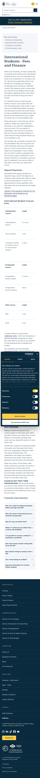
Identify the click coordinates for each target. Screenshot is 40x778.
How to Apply (7, 596)
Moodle (5, 690)
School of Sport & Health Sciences (14, 633)
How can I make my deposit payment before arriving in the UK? (18, 507)
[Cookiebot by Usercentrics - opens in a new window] (25, 354)
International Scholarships (13, 40)
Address (5, 718)
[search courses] (35, 10)
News (4, 662)
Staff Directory (7, 713)
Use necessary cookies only (20, 422)
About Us (5, 652)
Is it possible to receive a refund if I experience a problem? (18, 537)
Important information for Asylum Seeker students (17, 566)
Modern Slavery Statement (9, 771)
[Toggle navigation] (37, 4)
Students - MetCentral (10, 680)
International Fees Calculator (14, 43)
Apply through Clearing (20, 22)
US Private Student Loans (13, 48)
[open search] (33, 4)
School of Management (10, 629)
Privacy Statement (7, 767)
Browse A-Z (6, 15)
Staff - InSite (6, 685)
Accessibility (5, 764)
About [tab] (33, 359)
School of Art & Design (10, 619)
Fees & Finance (7, 600)
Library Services (8, 699)
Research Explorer (8, 695)
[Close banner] (37, 354)
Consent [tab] (7, 359)
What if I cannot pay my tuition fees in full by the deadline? (18, 529)
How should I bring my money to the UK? (18, 553)
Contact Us (9, 738)
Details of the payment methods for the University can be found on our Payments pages (19, 193)
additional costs (11, 336)
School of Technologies (10, 638)
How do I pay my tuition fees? (16, 522)
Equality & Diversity (9, 657)
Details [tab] (20, 359)
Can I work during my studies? (16, 559)
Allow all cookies (20, 416)
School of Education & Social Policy (15, 624)
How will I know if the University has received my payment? (18, 515)
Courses (5, 591)
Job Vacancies (7, 666)
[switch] (35, 396)
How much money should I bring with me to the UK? (18, 545)
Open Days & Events (9, 605)
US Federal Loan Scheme (13, 45)
